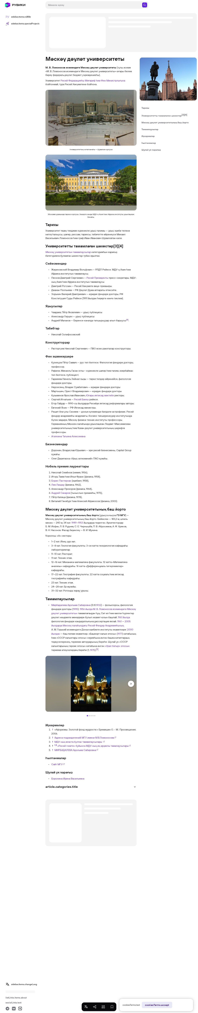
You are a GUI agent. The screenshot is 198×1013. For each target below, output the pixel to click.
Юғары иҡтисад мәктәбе (100, 395)
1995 (75, 609)
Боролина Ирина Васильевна (67, 778)
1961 (119, 621)
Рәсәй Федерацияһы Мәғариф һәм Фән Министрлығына (93, 80)
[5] (97, 649)
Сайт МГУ (57, 764)
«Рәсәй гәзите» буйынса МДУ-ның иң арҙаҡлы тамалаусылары (93, 745)
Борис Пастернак (61, 480)
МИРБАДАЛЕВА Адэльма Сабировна (75, 750)
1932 (98, 605)
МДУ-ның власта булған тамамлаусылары (78, 741)
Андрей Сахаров (60, 492)
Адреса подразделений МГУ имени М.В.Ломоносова (84, 737)
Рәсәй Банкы (81, 399)
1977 (120, 633)
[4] (127, 319)
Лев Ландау (58, 484)
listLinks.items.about (16, 997)
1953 (80, 522)
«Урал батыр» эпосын (117, 645)
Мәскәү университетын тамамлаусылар (68, 252)
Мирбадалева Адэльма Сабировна (70, 605)
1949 (73, 522)
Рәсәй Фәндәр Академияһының (106, 625)
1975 (92, 650)
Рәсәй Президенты (97, 277)
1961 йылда (124, 617)
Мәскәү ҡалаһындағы (75, 625)
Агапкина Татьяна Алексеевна (68, 436)
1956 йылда (86, 609)
